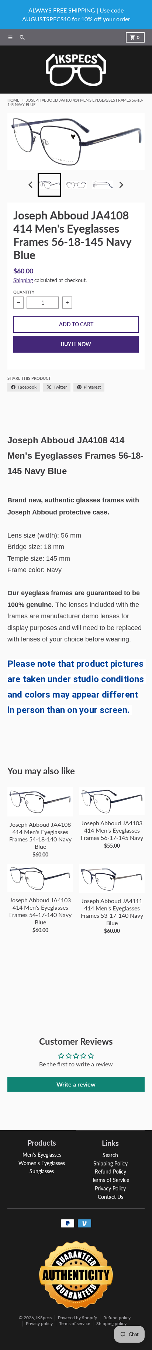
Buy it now (76, 344)
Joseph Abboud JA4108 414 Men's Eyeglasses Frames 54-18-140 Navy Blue (40, 835)
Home (13, 100)
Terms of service (74, 1323)
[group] (49, 185)
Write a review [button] (76, 1084)
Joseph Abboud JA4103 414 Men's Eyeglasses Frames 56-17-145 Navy (112, 830)
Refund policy (117, 1317)
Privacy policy (39, 1323)
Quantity (23, 292)
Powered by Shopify (77, 1317)
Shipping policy (111, 1323)
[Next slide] (121, 185)
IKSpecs (44, 1317)
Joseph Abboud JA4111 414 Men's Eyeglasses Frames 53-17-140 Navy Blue (112, 911)
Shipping (23, 280)
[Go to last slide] (31, 185)
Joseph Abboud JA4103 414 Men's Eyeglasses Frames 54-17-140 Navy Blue (40, 910)
